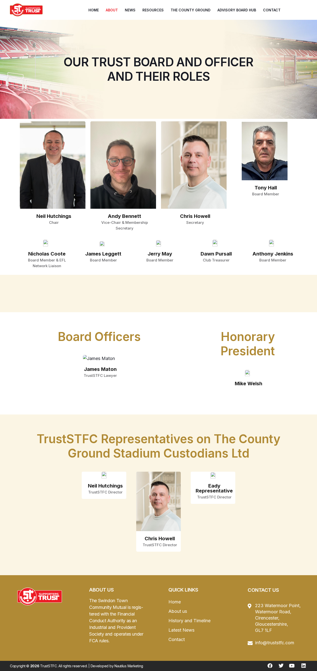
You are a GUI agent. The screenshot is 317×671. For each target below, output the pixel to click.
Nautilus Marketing (128, 666)
